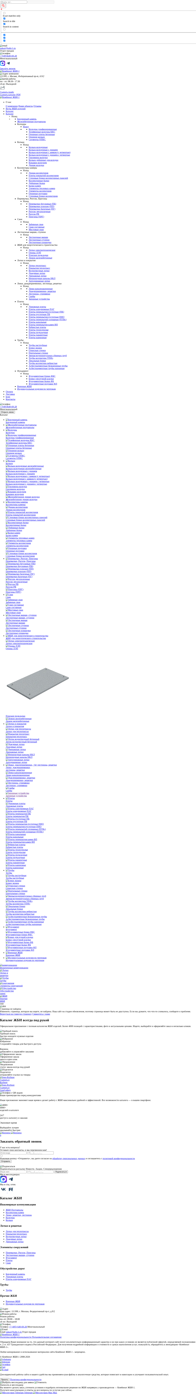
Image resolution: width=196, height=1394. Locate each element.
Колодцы (10, 1217)
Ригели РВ (34, 214)
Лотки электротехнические (42, 250)
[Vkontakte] (3, 1192)
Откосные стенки (37, 350)
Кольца (9, 1220)
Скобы (32, 296)
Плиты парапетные (38, 335)
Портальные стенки (38, 353)
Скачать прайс (7, 92)
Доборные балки (37, 183)
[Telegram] (10, 1182)
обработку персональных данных (68, 1158)
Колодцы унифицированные (43, 129)
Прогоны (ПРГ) (36, 216)
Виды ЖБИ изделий (16, 108)
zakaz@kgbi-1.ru (8, 48)
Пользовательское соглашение (47, 1337)
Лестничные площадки (40, 242)
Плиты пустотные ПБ (39, 314)
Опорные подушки (38, 193)
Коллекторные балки (39, 180)
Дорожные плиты (37, 306)
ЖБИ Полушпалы (14, 1210)
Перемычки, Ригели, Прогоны (21, 1252)
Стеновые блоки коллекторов (43, 196)
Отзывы (37, 106)
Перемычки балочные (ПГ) (42, 209)
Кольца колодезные (38, 147)
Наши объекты (25, 106)
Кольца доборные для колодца (43, 160)
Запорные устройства (39, 299)
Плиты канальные (37, 322)
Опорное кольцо (37, 137)
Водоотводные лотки (39, 270)
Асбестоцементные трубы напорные (47, 368)
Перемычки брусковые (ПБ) (42, 204)
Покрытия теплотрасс (39, 268)
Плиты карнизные (38, 337)
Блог (8, 396)
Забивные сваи (36, 224)
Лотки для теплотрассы (17, 1231)
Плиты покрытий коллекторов (44, 175)
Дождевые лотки (37, 273)
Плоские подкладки (38, 255)
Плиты (9, 1260)
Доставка (10, 394)
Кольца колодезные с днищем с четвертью (49, 155)
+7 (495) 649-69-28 (18, 1327)
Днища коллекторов (38, 173)
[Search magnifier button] (3, 6)
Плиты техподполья (38, 330)
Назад (26, 126)
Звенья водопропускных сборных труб (48, 355)
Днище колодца (36, 165)
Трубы (9, 1290)
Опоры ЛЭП (35, 252)
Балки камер (35, 186)
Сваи (8, 1263)
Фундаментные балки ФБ (41, 381)
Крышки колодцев (38, 162)
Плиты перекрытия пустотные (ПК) (46, 312)
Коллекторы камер (15, 1212)
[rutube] (10, 1192)
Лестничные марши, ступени (20, 1255)
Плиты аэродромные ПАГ (41, 309)
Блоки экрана (35, 348)
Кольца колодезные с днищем (43, 150)
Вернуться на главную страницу (16, 1014)
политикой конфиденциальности (119, 1158)
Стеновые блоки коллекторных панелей (48, 178)
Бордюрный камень (26, 119)
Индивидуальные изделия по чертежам (36, 389)
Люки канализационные (41, 288)
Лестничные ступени (39, 240)
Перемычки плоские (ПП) (41, 206)
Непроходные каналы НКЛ (42, 278)
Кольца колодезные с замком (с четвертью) (49, 152)
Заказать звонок (7, 68)
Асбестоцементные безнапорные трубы (48, 366)
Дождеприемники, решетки (42, 291)
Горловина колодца (38, 157)
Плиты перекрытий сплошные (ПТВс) (47, 319)
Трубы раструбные (38, 345)
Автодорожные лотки (39, 281)
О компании (12, 106)
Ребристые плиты (37, 327)
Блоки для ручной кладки (41, 378)
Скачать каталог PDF (10, 94)
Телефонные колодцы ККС (42, 132)
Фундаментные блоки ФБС (42, 376)
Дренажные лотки (37, 276)
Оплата (9, 391)
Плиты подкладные (38, 332)
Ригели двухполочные (40, 211)
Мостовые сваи (36, 229)
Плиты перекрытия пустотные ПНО (46, 317)
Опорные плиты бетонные (42, 134)
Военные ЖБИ (24, 386)
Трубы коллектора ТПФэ (41, 358)
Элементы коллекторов (40, 191)
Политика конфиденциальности (16, 1337)
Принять (4, 1380)
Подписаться (61, 1172)
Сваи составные (36, 227)
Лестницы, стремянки (39, 294)
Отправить (5, 1161)
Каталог (10, 111)
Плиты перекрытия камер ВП (43, 324)
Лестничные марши (38, 237)
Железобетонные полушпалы (31, 121)
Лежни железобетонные (40, 258)
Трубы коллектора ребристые (43, 363)
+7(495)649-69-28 (8, 56)
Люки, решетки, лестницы (19, 1215)
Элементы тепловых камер (42, 188)
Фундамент (11, 1258)
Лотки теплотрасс (37, 265)
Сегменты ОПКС (37, 139)
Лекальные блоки (37, 360)
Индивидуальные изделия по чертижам (25, 1304)
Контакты (10, 399)
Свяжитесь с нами (41, 1014)
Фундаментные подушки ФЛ (43, 384)
